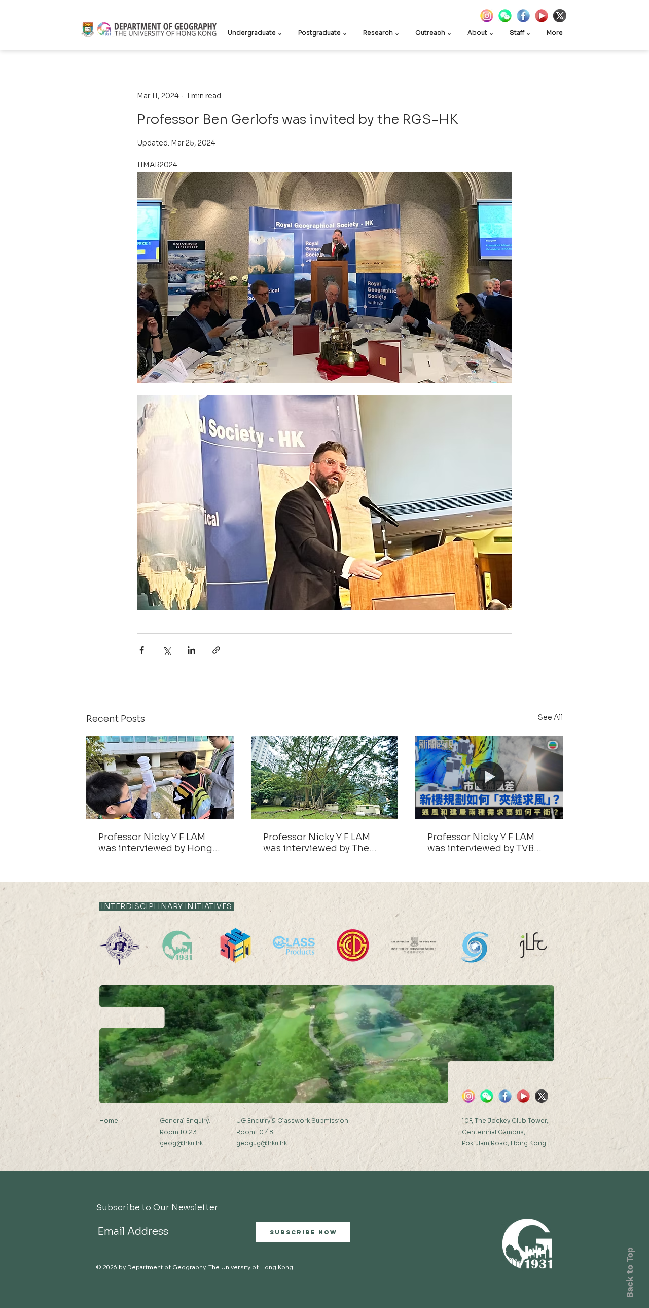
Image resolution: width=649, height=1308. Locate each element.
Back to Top (630, 1272)
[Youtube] (541, 15)
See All (550, 717)
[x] (559, 15)
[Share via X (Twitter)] (166, 650)
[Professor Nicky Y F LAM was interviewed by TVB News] (489, 777)
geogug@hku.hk (261, 1143)
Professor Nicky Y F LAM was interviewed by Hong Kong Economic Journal (155, 842)
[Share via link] (216, 650)
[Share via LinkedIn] (191, 650)
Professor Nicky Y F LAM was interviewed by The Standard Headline (316, 842)
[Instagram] (486, 15)
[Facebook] (523, 15)
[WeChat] (505, 15)
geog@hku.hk (181, 1143)
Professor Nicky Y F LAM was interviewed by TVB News (480, 842)
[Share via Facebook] (142, 650)
